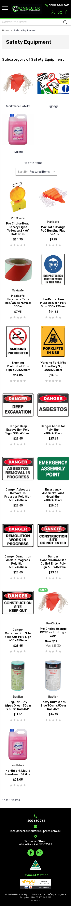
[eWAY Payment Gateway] (35, 884)
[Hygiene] (18, 129)
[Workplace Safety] (18, 83)
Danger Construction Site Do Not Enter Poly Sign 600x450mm (53, 562)
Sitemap (35, 900)
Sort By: (23, 171)
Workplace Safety (18, 106)
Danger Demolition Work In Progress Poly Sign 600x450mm (18, 562)
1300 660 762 (59, 5)
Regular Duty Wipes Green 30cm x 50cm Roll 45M (18, 705)
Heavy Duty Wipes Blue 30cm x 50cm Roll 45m (53, 705)
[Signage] (53, 83)
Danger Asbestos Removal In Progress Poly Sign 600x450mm (17, 495)
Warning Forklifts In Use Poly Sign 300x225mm (53, 366)
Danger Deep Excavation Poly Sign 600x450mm (17, 430)
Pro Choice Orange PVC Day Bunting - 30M (53, 632)
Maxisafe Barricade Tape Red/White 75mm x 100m (18, 301)
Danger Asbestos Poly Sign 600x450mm (53, 430)
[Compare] (60, 13)
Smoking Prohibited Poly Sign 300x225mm (18, 366)
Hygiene (17, 152)
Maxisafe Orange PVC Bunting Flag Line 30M (53, 230)
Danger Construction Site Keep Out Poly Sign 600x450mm (18, 635)
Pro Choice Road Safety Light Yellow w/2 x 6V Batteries (18, 229)
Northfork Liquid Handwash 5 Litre (17, 772)
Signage (53, 106)
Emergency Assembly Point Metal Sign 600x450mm (53, 495)
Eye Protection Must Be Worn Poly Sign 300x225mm (53, 303)
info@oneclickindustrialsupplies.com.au (35, 831)
